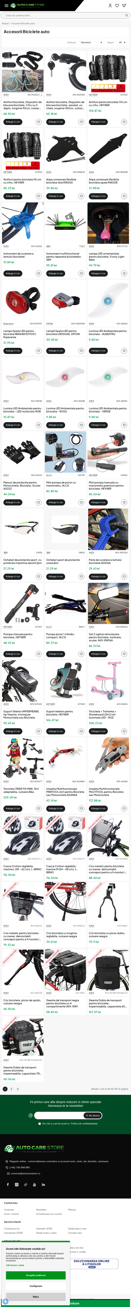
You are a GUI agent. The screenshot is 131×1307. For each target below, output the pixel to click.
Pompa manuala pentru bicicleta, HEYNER (17, 636)
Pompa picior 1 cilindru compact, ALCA (60, 636)
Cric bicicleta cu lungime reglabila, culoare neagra (61, 935)
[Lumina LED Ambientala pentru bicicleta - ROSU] (65, 378)
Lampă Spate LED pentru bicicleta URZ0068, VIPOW (63, 332)
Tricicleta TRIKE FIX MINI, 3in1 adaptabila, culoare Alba (21, 790)
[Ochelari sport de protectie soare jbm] (65, 529)
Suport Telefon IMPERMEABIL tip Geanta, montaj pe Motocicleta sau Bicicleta (21, 714)
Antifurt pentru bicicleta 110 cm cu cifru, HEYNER (108, 103)
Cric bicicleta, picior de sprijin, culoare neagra (22, 1002)
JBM (48, 246)
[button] (12, 122)
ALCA (49, 475)
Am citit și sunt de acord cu (70, 1123)
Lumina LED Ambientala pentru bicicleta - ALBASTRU (108, 332)
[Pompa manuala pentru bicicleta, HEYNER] (22, 603)
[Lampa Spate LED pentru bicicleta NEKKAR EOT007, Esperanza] (22, 300)
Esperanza (8, 324)
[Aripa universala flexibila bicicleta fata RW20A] (65, 149)
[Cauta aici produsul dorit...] (126, 15)
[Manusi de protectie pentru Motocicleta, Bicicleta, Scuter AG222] (22, 452)
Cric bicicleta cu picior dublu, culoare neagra (107, 935)
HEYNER (93, 95)
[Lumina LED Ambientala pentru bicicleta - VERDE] (108, 378)
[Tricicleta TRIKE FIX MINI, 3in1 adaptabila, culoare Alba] (22, 758)
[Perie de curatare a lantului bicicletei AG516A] (108, 529)
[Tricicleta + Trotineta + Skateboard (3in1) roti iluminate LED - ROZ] (108, 681)
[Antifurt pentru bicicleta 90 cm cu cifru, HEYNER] (22, 149)
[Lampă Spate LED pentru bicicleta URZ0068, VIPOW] (65, 300)
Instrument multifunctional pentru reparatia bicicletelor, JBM (64, 256)
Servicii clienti (12, 1221)
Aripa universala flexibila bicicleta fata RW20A (61, 181)
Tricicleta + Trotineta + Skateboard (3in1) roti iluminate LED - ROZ (102, 714)
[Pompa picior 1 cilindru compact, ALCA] (65, 603)
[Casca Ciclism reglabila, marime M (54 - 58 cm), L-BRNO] (65, 835)
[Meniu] (6, 5)
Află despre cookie (15, 1265)
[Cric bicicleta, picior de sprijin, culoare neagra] (22, 969)
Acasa (5, 23)
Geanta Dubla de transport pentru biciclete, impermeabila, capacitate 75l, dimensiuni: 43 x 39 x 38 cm (22, 1070)
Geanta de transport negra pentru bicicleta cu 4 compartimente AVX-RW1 (62, 1003)
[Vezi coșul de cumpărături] (124, 5)
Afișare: (110, 42)
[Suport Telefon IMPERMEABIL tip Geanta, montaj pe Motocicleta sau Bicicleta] (22, 681)
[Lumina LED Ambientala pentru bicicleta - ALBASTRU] (108, 300)
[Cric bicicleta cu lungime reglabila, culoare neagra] (65, 902)
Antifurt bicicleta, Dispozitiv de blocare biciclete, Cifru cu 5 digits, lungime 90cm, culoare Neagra (22, 105)
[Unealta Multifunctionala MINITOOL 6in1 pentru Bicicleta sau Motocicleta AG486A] (65, 758)
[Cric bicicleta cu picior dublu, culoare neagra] (108, 902)
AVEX (6, 95)
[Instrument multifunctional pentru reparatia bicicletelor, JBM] (65, 223)
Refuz (36, 1297)
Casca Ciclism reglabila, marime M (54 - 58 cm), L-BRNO (62, 869)
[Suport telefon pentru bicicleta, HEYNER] (65, 681)
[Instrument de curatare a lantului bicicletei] (22, 223)
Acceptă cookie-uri (36, 1275)
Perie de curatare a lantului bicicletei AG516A (105, 561)
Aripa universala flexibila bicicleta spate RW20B (104, 181)
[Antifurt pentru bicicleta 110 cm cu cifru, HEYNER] (108, 71)
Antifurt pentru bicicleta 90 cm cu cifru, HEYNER (22, 181)
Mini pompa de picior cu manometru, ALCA (61, 484)
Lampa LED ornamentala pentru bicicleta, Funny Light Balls (106, 256)
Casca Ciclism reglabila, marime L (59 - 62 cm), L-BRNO (22, 868)
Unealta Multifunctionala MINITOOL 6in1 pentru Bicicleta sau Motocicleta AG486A (65, 791)
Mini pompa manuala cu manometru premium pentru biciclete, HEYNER (106, 485)
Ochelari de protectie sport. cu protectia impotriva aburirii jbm (22, 561)
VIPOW (49, 324)
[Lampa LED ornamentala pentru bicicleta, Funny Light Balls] (108, 223)
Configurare (36, 1286)
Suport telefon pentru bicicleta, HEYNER (59, 713)
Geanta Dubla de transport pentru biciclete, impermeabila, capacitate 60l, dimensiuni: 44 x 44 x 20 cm (108, 1003)
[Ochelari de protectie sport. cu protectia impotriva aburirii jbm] (22, 529)
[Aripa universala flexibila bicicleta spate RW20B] (108, 149)
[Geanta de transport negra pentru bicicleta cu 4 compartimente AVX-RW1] (65, 969)
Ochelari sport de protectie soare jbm (63, 561)
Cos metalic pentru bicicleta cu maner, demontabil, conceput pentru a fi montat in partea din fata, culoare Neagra (22, 936)
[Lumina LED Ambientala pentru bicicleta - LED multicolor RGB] (22, 378)
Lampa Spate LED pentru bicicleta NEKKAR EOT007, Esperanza (20, 334)
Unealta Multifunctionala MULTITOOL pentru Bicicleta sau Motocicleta (106, 791)
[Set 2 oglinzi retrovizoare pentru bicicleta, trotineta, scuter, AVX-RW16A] (108, 603)
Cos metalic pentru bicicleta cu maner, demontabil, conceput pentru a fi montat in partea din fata (107, 869)
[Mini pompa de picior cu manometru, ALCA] (65, 452)
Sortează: (71, 42)
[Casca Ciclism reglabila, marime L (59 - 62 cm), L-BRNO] (22, 835)
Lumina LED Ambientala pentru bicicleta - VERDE (108, 410)
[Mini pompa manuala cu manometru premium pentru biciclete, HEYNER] (108, 452)
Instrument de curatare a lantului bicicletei (18, 255)
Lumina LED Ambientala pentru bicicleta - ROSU (65, 410)
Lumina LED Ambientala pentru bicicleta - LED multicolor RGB (22, 410)
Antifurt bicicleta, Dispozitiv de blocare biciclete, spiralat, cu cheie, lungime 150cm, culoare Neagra (65, 105)
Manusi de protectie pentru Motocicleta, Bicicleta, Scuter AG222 (21, 485)
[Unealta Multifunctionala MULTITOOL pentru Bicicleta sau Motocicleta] (108, 758)
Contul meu (10, 1202)
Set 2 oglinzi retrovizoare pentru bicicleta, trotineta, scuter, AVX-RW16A (105, 637)
